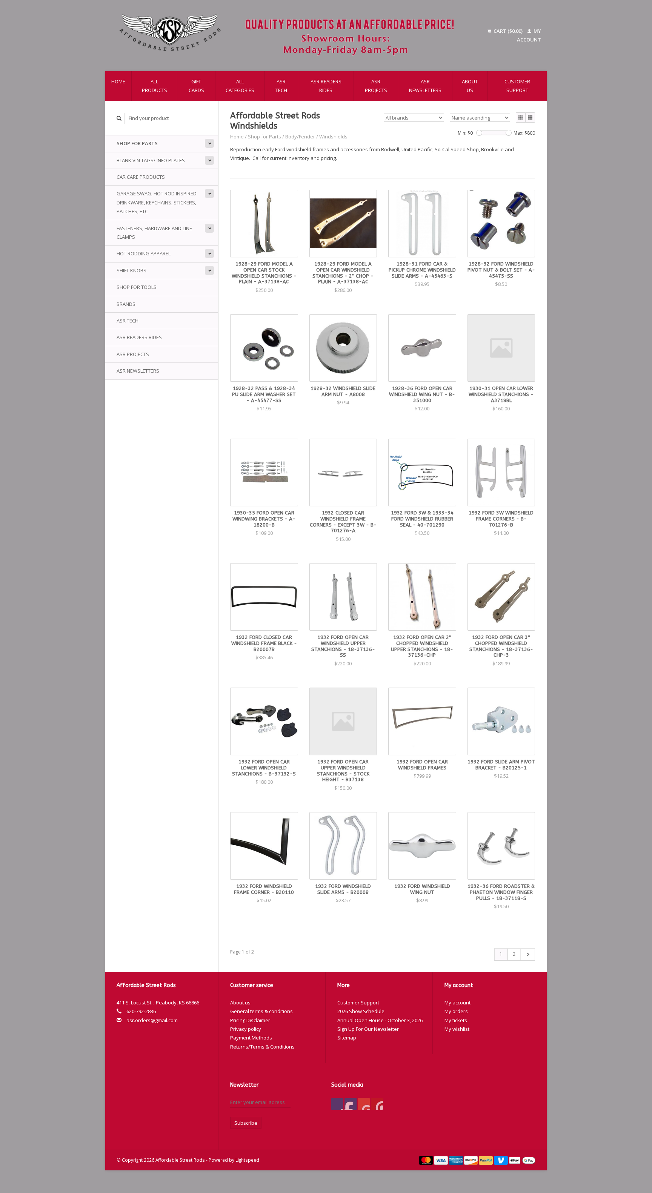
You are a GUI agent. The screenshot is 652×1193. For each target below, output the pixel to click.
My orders (456, 1011)
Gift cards (196, 86)
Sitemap (346, 1037)
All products (154, 86)
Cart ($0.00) (508, 31)
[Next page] (528, 954)
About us (470, 86)
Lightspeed (247, 1160)
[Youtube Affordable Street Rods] (364, 1104)
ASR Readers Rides (326, 86)
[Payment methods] (426, 1159)
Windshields (333, 136)
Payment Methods (251, 1037)
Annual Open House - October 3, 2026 (380, 1020)
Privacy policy (245, 1029)
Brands (126, 304)
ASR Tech (281, 86)
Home (118, 81)
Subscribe (245, 1122)
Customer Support (517, 86)
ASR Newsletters (425, 86)
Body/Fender (300, 136)
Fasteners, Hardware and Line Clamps (154, 232)
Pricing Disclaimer (250, 1020)
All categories (240, 86)
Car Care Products (141, 176)
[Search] (119, 118)
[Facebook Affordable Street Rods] (337, 1104)
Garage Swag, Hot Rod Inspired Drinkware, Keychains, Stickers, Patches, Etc (157, 202)
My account (457, 1002)
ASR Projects (376, 86)
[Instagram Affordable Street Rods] (377, 1104)
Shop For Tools (137, 287)
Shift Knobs (131, 270)
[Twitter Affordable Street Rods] (350, 1104)
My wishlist (456, 1029)
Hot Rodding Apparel (144, 253)
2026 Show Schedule (360, 1011)
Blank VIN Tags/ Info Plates (151, 160)
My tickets (455, 1020)
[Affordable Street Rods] (290, 35)
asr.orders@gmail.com (152, 1020)
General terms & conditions (261, 1011)
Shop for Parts (137, 143)
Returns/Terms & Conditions (262, 1046)
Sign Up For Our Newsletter (368, 1029)
